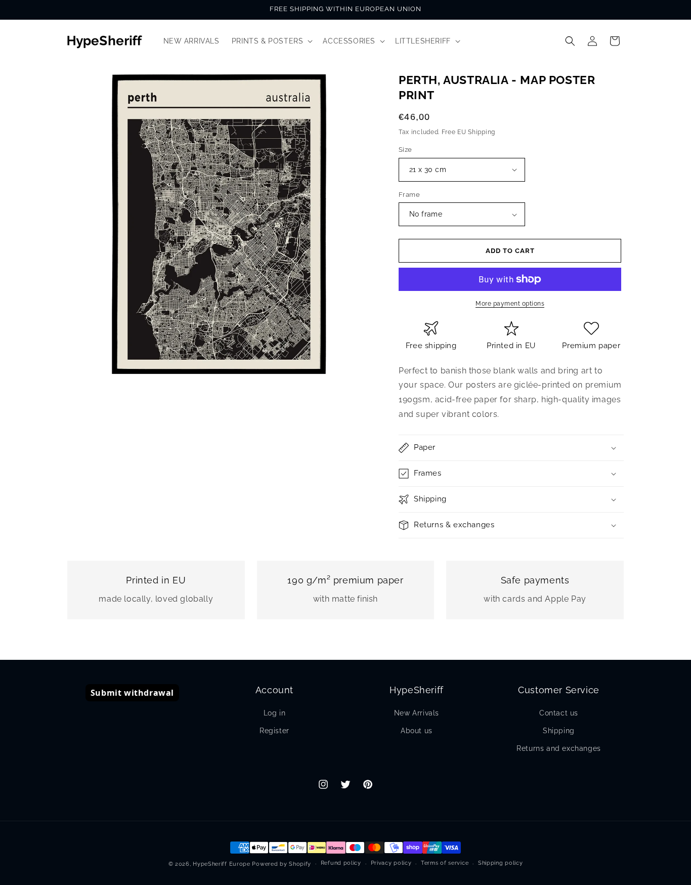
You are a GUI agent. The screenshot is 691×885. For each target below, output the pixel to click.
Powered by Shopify (281, 864)
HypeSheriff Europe (221, 864)
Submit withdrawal (132, 692)
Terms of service (444, 863)
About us (417, 731)
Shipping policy (500, 863)
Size (405, 149)
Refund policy (341, 863)
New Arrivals (416, 713)
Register (274, 731)
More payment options (510, 303)
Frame (409, 194)
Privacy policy (391, 863)
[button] (271, 41)
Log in (275, 713)
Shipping (559, 731)
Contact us (558, 713)
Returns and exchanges (558, 748)
